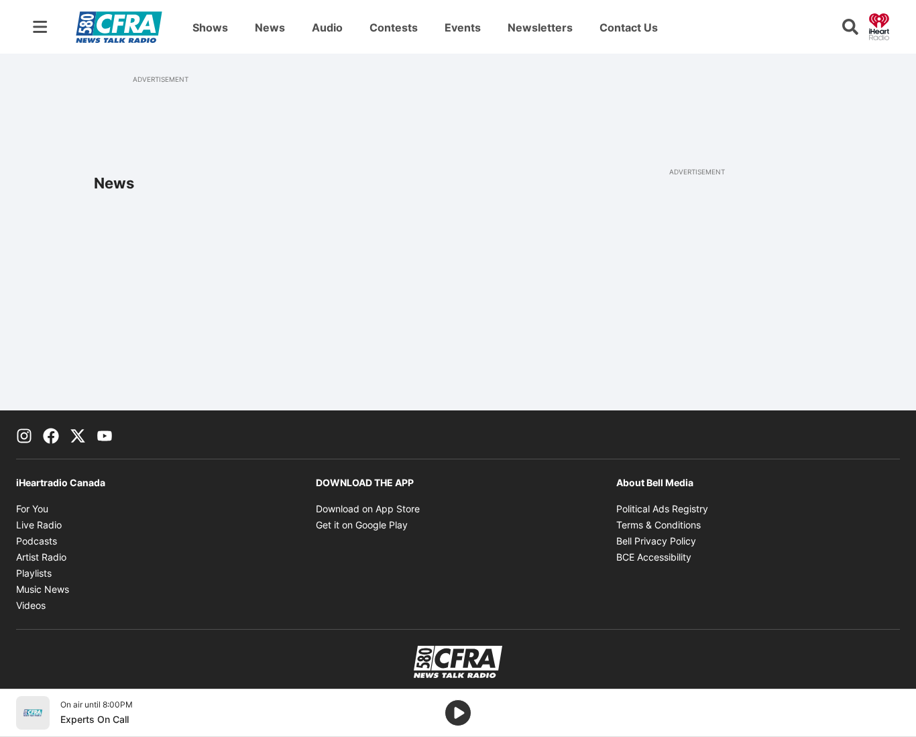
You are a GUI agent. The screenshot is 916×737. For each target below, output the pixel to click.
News (270, 27)
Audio (327, 27)
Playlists (34, 573)
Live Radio (39, 524)
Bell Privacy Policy (656, 541)
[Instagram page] (24, 435)
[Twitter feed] (78, 435)
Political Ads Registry (662, 508)
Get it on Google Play (362, 524)
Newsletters (540, 27)
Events (463, 27)
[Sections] (40, 26)
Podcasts (36, 541)
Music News (42, 589)
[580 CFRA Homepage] (119, 27)
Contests (393, 27)
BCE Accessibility (653, 557)
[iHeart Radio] (879, 25)
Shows (210, 27)
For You (32, 508)
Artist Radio (41, 557)
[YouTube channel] (105, 435)
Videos (31, 605)
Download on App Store (368, 508)
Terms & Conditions (658, 524)
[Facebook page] (51, 435)
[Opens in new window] (33, 713)
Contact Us (628, 27)
